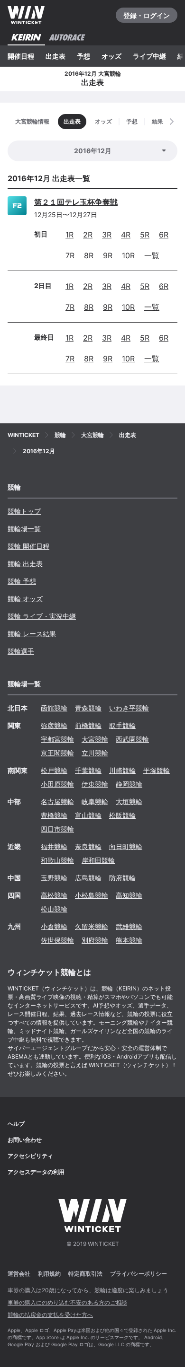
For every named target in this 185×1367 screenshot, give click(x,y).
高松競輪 (54, 895)
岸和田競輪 (98, 860)
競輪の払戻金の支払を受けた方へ (50, 1314)
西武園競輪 (132, 739)
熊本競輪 (129, 940)
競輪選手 (21, 651)
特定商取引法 (85, 1273)
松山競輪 (54, 909)
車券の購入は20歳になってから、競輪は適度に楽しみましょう (88, 1290)
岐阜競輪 (95, 801)
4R (125, 234)
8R (88, 255)
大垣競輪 (129, 801)
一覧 (151, 255)
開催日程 (21, 56)
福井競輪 (54, 846)
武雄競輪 (129, 926)
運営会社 (19, 1273)
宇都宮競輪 (57, 739)
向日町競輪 (125, 846)
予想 (83, 56)
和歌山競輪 (57, 860)
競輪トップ (24, 511)
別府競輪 (95, 940)
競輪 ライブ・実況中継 (42, 616)
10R (128, 255)
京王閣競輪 (57, 753)
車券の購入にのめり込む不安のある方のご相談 (67, 1302)
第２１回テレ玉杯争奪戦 (76, 202)
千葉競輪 (88, 770)
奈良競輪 (88, 846)
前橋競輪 (88, 725)
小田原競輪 (57, 784)
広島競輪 (88, 878)
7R (69, 255)
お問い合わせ (25, 1139)
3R (106, 234)
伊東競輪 (95, 784)
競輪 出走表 (25, 564)
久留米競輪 (91, 926)
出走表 (55, 56)
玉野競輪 (54, 878)
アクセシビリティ (30, 1155)
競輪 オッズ (25, 599)
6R (163, 234)
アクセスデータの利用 (36, 1171)
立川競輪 (95, 753)
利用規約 (49, 1273)
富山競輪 (88, 815)
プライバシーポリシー (138, 1273)
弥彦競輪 (54, 725)
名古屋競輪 (57, 801)
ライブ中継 (149, 56)
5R (144, 234)
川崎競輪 (122, 770)
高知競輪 (129, 895)
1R (69, 234)
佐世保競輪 (57, 940)
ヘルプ (16, 1123)
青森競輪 (88, 708)
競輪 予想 (22, 581)
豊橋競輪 (54, 815)
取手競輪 (122, 725)
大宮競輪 (95, 739)
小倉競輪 (54, 926)
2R (87, 234)
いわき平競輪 (129, 708)
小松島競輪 (91, 895)
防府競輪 (122, 878)
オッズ (111, 56)
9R (107, 255)
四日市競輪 (57, 829)
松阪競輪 (122, 815)
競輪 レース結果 (32, 634)
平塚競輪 (156, 770)
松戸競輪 (54, 770)
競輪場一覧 (24, 529)
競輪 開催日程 (28, 546)
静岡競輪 (129, 784)
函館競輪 (54, 708)
